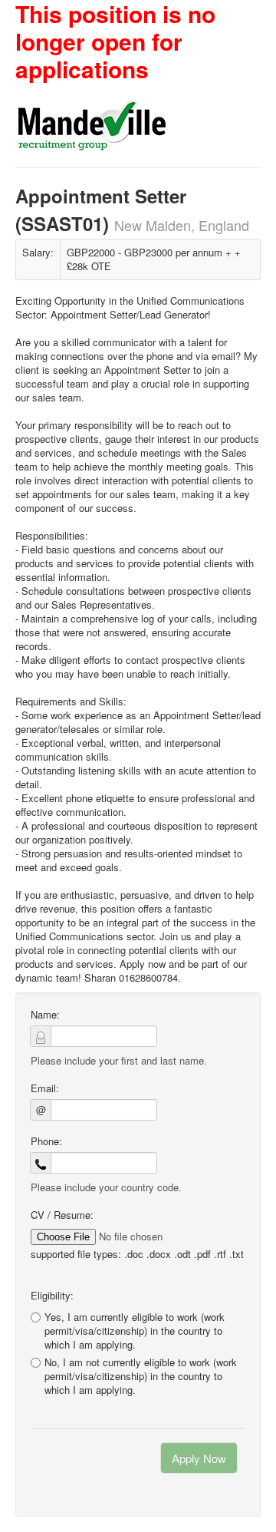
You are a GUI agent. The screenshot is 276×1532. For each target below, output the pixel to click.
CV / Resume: (62, 1215)
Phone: (46, 1141)
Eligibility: (52, 1296)
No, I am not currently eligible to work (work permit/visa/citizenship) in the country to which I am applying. (140, 1376)
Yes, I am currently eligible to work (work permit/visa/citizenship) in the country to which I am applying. (134, 1330)
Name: (45, 1015)
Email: (45, 1088)
